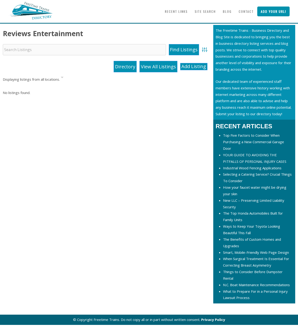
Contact (246, 11)
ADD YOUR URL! (273, 11)
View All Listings (158, 66)
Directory (125, 66)
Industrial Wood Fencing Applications (252, 168)
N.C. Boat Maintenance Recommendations (256, 284)
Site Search (205, 11)
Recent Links (176, 11)
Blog (227, 11)
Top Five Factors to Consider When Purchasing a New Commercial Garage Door (253, 142)
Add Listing (193, 66)
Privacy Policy (213, 319)
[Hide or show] (62, 78)
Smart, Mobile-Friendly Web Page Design (256, 252)
